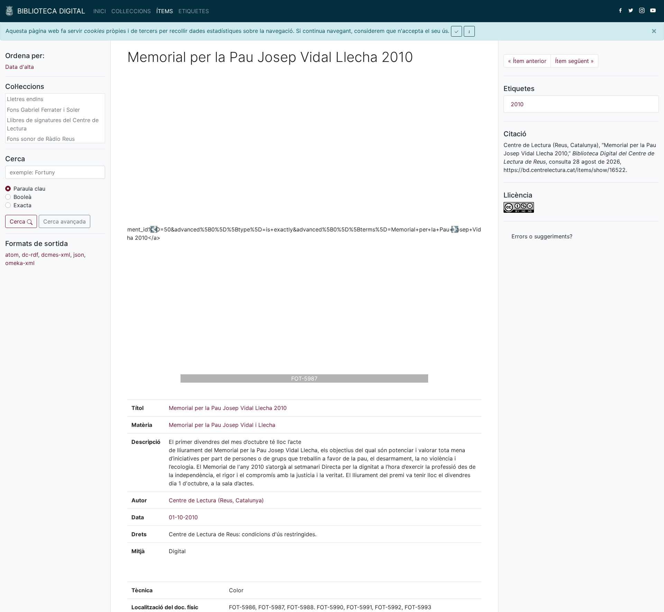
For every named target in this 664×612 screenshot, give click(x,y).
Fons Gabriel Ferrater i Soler (43, 109)
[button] (154, 229)
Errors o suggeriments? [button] (541, 236)
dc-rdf (30, 254)
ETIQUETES (193, 11)
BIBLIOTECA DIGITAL (49, 11)
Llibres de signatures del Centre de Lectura (53, 124)
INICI (99, 11)
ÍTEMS (164, 11)
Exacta (22, 205)
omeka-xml (20, 262)
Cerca (18, 221)
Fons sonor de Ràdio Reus (41, 138)
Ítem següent (574, 60)
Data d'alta (19, 66)
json (78, 254)
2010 (517, 104)
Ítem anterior (527, 60)
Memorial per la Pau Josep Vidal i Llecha (222, 424)
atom (12, 254)
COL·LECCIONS (131, 11)
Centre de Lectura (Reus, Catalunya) (216, 500)
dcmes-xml (55, 254)
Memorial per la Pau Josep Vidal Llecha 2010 (228, 407)
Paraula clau (29, 188)
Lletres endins (25, 98)
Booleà (22, 196)
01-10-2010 (183, 517)
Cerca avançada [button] (64, 221)
